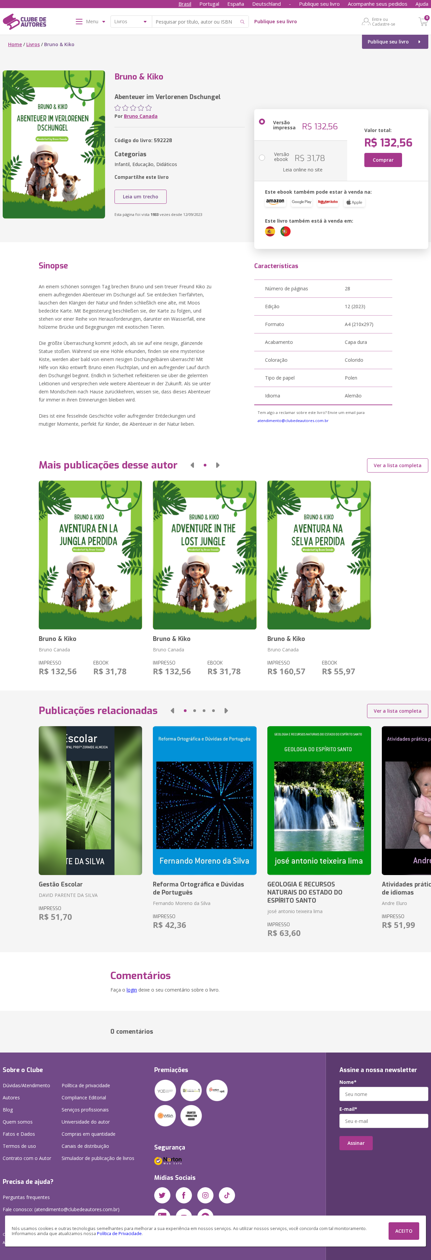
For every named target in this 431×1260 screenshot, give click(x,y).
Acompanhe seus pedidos (377, 3)
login (132, 990)
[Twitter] (162, 1195)
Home (15, 44)
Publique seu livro (319, 3)
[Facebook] (184, 1195)
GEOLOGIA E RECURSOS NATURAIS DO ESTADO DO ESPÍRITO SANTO (304, 892)
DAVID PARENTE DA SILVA (68, 895)
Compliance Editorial (84, 1097)
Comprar (383, 160)
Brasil (184, 3)
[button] (192, 465)
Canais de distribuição (85, 1146)
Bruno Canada (141, 116)
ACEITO (403, 1231)
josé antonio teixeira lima (295, 911)
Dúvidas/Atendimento (26, 1085)
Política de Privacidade (119, 1233)
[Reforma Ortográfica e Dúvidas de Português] (205, 800)
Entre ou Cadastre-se (383, 22)
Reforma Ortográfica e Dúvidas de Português (198, 888)
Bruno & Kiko (57, 639)
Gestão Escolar (61, 884)
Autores (11, 1097)
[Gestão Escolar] (90, 800)
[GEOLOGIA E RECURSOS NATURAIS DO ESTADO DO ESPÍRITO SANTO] (319, 800)
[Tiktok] (227, 1195)
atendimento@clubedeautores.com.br (293, 420)
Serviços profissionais (85, 1109)
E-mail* (348, 1109)
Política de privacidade (86, 1085)
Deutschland (266, 3)
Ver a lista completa (398, 465)
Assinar (356, 1143)
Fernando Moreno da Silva (181, 903)
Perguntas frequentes (26, 1197)
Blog (8, 1109)
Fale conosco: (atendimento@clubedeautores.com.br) (61, 1209)
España (235, 3)
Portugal (209, 3)
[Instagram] (205, 1195)
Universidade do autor (86, 1122)
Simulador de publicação (98, 1158)
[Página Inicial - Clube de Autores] (24, 22)
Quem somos (18, 1122)
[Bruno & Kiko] (90, 555)
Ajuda (422, 3)
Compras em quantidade (88, 1134)
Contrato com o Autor (27, 1158)
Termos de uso (19, 1146)
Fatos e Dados (19, 1134)
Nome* (348, 1082)
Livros (33, 44)
